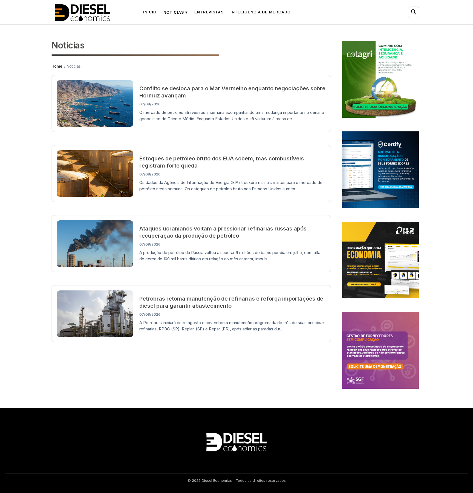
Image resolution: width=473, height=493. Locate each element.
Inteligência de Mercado (260, 12)
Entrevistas (209, 12)
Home (56, 66)
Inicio (150, 12)
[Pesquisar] (413, 12)
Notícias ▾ (175, 12)
